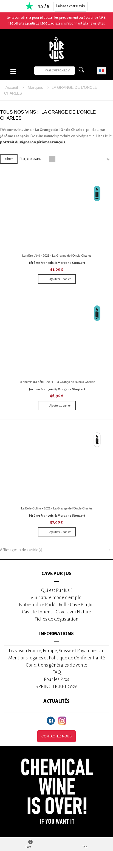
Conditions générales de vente (56, 665)
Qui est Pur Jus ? (56, 590)
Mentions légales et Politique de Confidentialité (56, 658)
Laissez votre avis (70, 6)
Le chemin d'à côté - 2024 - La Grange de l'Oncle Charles (57, 381)
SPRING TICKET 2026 (57, 686)
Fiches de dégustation (56, 619)
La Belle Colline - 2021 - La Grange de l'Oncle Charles (57, 508)
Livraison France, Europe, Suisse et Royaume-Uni (56, 650)
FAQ (56, 672)
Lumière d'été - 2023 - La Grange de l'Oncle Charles (57, 255)
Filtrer (9, 158)
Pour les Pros (56, 679)
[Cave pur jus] (56, 49)
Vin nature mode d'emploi (56, 597)
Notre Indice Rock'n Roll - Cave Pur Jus (56, 604)
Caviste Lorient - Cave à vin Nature (56, 611)
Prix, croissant (30, 159)
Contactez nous (56, 736)
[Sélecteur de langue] (101, 71)
